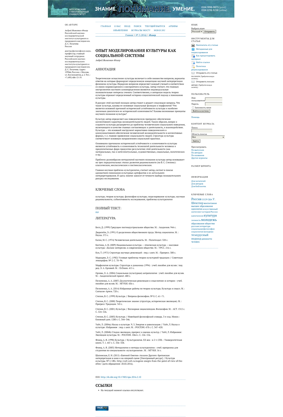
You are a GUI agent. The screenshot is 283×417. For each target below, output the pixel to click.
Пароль (195, 104)
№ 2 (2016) (141, 35)
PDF (97, 212)
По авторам (196, 152)
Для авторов (197, 183)
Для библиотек (198, 186)
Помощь (195, 117)
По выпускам (197, 150)
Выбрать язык (198, 28)
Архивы (173, 26)
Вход (127, 26)
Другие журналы (199, 158)
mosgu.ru (159, 30)
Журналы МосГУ (140, 30)
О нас (117, 26)
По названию (197, 155)
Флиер (152, 35)
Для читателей (198, 181)
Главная (106, 26)
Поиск (137, 26)
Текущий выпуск (155, 26)
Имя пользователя (198, 99)
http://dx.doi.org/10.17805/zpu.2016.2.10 (121, 377)
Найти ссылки (203, 62)
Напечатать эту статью (207, 45)
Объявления (120, 30)
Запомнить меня (203, 107)
